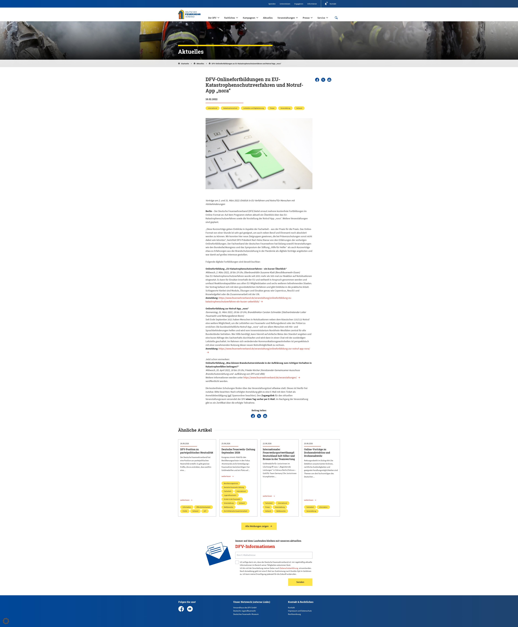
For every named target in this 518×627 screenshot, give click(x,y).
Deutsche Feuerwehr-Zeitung (234, 487)
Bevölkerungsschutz (231, 483)
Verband (299, 108)
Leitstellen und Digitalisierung (253, 108)
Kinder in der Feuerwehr (232, 499)
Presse (272, 108)
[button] (6, 621)
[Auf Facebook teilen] (317, 80)
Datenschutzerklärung (289, 568)
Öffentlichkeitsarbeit (203, 507)
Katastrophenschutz (230, 108)
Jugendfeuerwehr (230, 495)
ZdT (205, 511)
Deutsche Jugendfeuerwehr (244, 610)
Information (187, 507)
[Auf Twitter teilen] (323, 80)
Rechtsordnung (294, 614)
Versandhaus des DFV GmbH (245, 607)
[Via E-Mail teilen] (329, 80)
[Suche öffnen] (336, 17)
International (212, 108)
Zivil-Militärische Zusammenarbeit (235, 511)
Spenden (272, 4)
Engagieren (298, 4)
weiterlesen (185, 500)
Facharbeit (227, 491)
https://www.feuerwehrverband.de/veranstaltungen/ (270, 377)
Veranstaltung (285, 108)
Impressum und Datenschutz (300, 610)
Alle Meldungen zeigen (257, 526)
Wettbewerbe (228, 507)
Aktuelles (200, 63)
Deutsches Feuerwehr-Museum (246, 614)
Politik (185, 511)
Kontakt (291, 607)
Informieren (312, 4)
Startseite (185, 63)
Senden (300, 582)
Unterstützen (285, 4)
